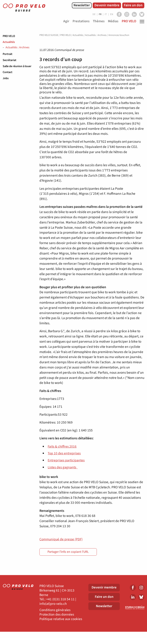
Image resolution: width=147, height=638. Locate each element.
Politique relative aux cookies (60, 619)
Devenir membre (106, 5)
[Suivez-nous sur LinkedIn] (134, 14)
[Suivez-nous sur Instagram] (126, 14)
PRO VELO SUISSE (48, 35)
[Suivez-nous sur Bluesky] (141, 14)
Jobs (6, 78)
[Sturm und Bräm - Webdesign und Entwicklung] (134, 607)
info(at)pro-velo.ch (53, 604)
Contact (7, 72)
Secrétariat (9, 60)
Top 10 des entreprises (64, 453)
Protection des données (56, 614)
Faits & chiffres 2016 (62, 446)
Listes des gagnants (63, 467)
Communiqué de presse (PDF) (61, 539)
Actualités (9, 42)
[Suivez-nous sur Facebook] (119, 14)
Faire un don (133, 5)
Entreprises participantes (66, 460)
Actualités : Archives (17, 47)
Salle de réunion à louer (17, 66)
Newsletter (82, 5)
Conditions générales (54, 610)
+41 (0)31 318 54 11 (60, 599)
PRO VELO (9, 36)
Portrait (7, 54)
